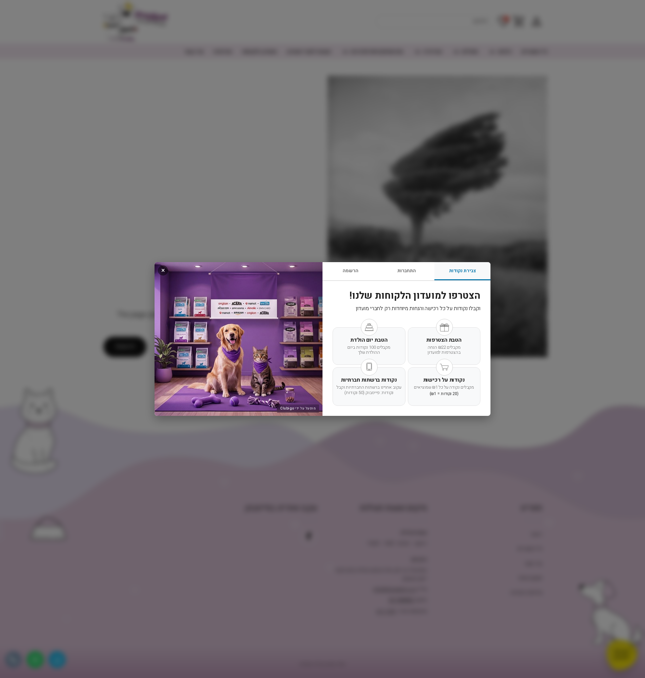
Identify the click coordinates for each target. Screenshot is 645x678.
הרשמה (350, 270)
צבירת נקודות (462, 270)
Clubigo (287, 408)
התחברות (406, 270)
